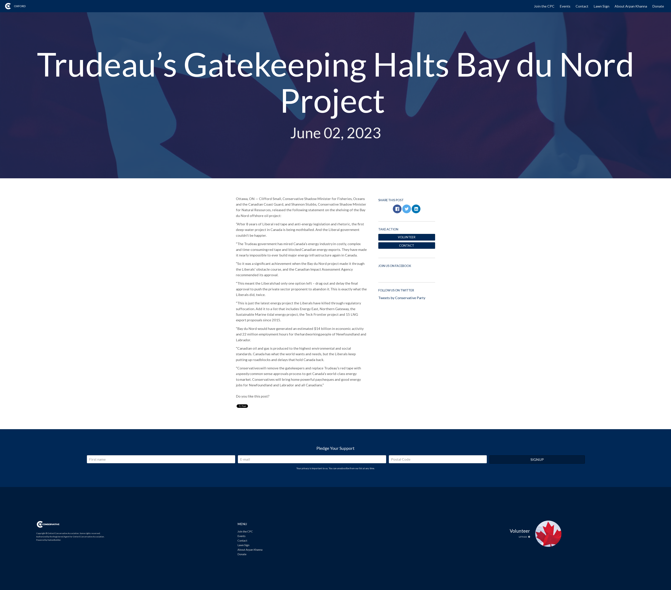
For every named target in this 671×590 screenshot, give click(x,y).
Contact (582, 6)
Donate (658, 6)
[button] (397, 209)
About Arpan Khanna (631, 6)
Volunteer (406, 237)
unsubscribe (343, 468)
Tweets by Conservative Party (401, 298)
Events (565, 6)
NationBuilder (54, 540)
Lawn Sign (601, 6)
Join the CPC (544, 6)
